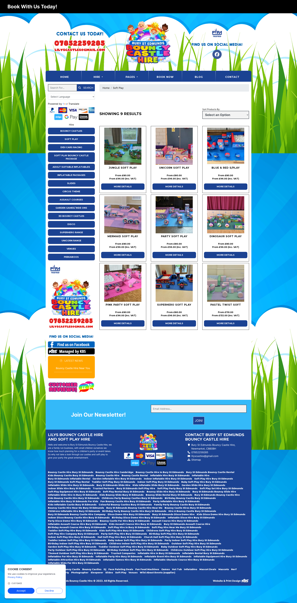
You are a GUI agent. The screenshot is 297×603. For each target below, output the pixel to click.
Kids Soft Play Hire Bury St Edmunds (121, 530)
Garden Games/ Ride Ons (71, 207)
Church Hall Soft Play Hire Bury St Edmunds (170, 537)
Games (165, 569)
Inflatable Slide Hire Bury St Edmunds (71, 485)
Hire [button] (97, 77)
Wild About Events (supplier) (157, 572)
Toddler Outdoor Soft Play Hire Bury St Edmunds (129, 546)
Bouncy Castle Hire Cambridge (114, 472)
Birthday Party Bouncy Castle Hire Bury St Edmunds (134, 511)
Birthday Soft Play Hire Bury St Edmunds (174, 533)
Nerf (234, 569)
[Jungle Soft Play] (123, 146)
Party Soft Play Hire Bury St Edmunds (124, 533)
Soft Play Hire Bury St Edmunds (213, 478)
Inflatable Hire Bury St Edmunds (170, 475)
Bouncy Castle (71, 569)
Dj (105, 569)
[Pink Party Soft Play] (123, 283)
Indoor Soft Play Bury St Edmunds (158, 482)
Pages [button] (131, 77)
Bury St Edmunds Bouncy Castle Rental (210, 472)
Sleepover (97, 572)
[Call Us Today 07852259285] (71, 320)
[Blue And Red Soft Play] (225, 146)
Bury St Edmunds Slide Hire (113, 485)
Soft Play (71, 139)
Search (87, 87)
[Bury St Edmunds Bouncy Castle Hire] (148, 42)
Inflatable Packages (71, 175)
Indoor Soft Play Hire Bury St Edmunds (71, 537)
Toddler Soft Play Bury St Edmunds (113, 482)
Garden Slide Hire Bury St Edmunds (203, 485)
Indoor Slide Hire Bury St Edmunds (69, 488)
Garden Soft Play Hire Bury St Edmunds (72, 546)
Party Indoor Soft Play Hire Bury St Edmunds (192, 540)
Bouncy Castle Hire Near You (73, 368)
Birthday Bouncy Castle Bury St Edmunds (190, 498)
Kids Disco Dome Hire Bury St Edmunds (221, 514)
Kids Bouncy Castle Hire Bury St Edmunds (73, 498)
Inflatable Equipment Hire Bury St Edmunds (220, 556)
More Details (123, 186)
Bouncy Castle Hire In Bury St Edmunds (160, 472)
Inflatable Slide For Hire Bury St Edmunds (73, 563)
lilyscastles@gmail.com (204, 456)
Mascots (223, 569)
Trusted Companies (123, 553)
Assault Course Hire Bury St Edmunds (175, 520)
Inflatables (190, 569)
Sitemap (196, 459)
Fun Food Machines (147, 569)
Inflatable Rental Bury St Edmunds (203, 553)
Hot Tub (177, 569)
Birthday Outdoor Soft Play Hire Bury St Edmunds (137, 550)
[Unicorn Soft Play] (174, 146)
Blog (199, 77)
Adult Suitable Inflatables (71, 167)
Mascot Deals (207, 569)
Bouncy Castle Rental (135, 475)
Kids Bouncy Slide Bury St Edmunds (121, 495)
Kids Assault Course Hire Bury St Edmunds (135, 524)
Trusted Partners (103, 488)
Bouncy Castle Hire (107, 475)
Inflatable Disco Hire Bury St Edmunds (191, 517)
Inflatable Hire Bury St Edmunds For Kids (73, 501)
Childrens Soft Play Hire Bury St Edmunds (172, 530)
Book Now (165, 77)
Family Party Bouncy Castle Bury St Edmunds (182, 504)
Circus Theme (71, 191)
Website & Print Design (227, 580)
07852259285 (199, 452)
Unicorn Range (71, 240)
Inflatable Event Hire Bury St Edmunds (168, 556)
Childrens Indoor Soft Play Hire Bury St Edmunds (139, 543)
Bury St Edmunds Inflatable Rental (69, 478)
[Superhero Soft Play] (174, 283)
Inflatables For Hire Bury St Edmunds (70, 556)
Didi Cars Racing (71, 147)
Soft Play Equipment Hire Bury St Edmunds (74, 491)
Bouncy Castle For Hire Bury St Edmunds (125, 520)
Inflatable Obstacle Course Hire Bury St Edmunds (184, 559)
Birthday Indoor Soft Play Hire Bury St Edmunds (77, 543)
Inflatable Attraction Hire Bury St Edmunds (74, 559)
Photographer (79, 572)
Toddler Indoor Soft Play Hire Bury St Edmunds (77, 540)
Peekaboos (71, 257)
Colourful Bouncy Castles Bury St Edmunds (125, 504)
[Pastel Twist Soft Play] (225, 283)
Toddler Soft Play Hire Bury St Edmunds (72, 530)
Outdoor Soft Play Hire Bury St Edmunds (196, 543)
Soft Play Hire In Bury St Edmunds (129, 527)
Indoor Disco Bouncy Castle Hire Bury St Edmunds (79, 517)
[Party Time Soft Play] (174, 214)
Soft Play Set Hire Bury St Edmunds (221, 488)
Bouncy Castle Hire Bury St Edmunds (70, 472)
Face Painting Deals (120, 569)
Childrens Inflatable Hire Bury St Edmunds (74, 511)
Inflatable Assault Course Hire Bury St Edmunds (77, 524)
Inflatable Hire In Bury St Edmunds (159, 553)
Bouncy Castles (71, 131)
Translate (74, 103)
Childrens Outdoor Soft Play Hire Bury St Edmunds (202, 550)
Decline (49, 590)
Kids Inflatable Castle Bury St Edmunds (72, 504)
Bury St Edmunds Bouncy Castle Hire (217, 495)
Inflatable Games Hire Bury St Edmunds (127, 559)
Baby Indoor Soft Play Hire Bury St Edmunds (135, 540)
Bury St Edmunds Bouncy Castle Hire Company (76, 514)
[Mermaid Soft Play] (123, 214)
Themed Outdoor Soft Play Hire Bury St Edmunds (78, 553)
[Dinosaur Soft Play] (225, 214)
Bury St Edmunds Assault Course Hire (187, 524)
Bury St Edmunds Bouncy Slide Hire (214, 491)
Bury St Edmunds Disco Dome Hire (173, 514)
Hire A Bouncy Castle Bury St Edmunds (192, 511)
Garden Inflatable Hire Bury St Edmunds (117, 478)
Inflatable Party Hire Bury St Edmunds (119, 556)
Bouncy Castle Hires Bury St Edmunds (188, 507)
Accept (21, 590)
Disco (71, 224)
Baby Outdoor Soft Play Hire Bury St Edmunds (189, 546)
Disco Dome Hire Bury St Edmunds (129, 514)
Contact (232, 77)
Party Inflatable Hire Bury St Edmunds (176, 501)
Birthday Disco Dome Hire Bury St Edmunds (139, 517)
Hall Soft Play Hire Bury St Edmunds (120, 537)
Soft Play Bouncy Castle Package (71, 157)
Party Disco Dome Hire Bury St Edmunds (73, 520)
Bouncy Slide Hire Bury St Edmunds (168, 491)
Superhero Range (71, 232)
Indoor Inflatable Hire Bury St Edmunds (168, 478)
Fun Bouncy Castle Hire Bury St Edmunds (125, 501)
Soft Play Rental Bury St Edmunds (123, 491)
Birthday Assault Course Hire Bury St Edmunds (77, 527)
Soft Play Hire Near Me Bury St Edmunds (176, 527)
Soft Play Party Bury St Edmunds (177, 488)
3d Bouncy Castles (71, 216)
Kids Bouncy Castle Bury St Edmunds (71, 475)
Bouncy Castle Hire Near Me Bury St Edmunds (76, 507)
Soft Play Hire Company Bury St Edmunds (73, 533)
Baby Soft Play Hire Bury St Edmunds (204, 482)
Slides (71, 183)
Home (70, 76)
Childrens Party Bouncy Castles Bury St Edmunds (132, 498)
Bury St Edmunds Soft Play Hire (135, 488)
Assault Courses (71, 199)
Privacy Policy (15, 577)
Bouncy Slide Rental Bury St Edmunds (169, 495)
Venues (71, 248)
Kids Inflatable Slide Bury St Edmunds (156, 485)
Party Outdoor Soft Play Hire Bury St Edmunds (76, 550)
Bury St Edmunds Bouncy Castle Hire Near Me (134, 507)
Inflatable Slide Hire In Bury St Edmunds (72, 495)
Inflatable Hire (200, 475)
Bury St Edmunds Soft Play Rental (69, 482)
